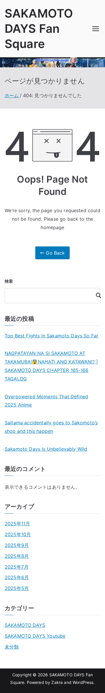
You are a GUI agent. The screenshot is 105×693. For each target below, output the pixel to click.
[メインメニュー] (95, 29)
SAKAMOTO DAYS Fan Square (39, 28)
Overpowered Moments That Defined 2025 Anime (46, 401)
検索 (9, 281)
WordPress (83, 682)
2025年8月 (17, 556)
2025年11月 (17, 523)
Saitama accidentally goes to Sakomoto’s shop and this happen (51, 427)
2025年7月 (17, 567)
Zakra (57, 682)
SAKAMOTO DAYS (25, 625)
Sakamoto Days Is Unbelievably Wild (46, 449)
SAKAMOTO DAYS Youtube (35, 636)
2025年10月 (18, 534)
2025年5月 (17, 588)
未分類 (12, 647)
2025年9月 (17, 545)
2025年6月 (17, 577)
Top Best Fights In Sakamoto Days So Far (51, 336)
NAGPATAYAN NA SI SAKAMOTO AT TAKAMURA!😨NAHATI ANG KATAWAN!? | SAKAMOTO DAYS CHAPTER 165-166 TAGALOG (51, 365)
